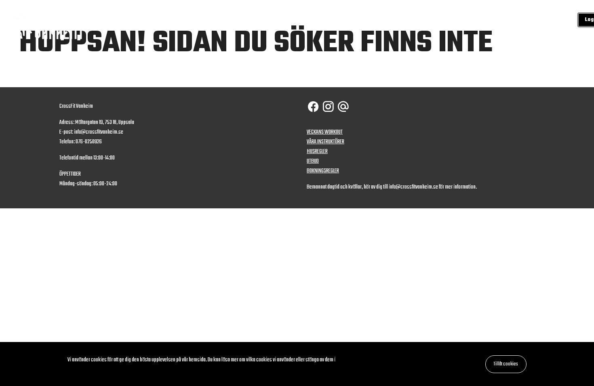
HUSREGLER (317, 151)
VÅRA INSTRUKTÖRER (325, 142)
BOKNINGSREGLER (323, 171)
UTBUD (313, 161)
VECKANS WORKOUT (325, 132)
